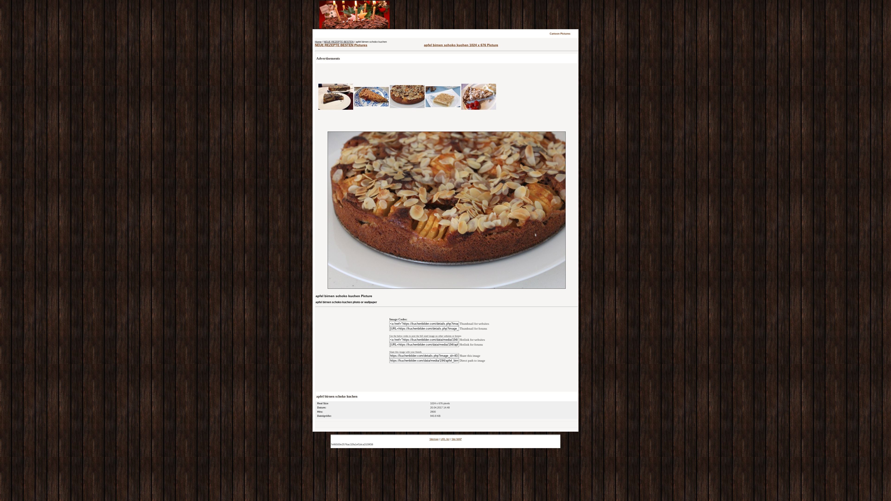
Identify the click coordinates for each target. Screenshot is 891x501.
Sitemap (434, 439)
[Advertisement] (480, 14)
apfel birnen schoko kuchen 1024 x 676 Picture (461, 45)
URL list (445, 439)
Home (318, 41)
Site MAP (457, 439)
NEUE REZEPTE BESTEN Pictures (341, 45)
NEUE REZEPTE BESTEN (339, 41)
